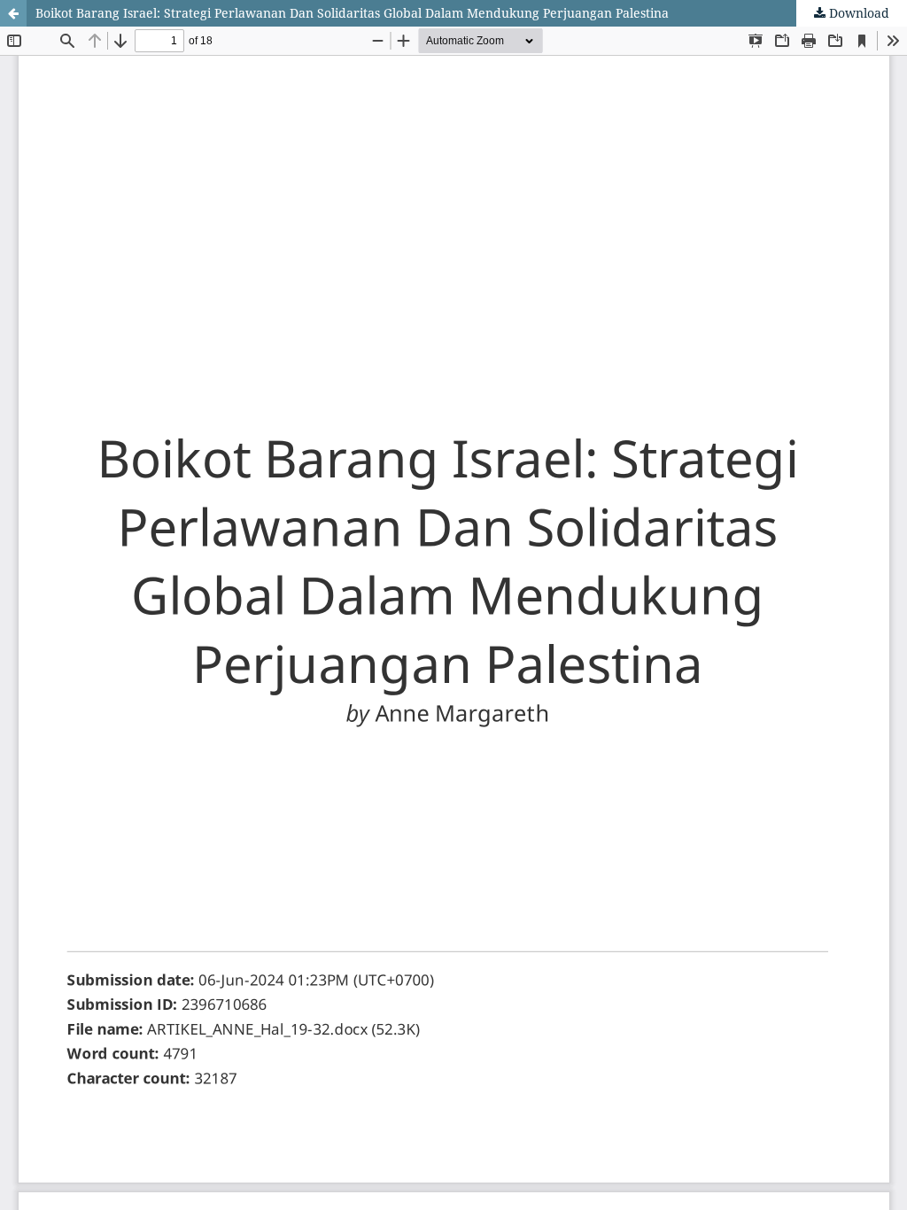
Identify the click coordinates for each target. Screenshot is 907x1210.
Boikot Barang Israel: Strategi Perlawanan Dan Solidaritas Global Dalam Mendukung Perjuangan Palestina (352, 12)
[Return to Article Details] (13, 13)
